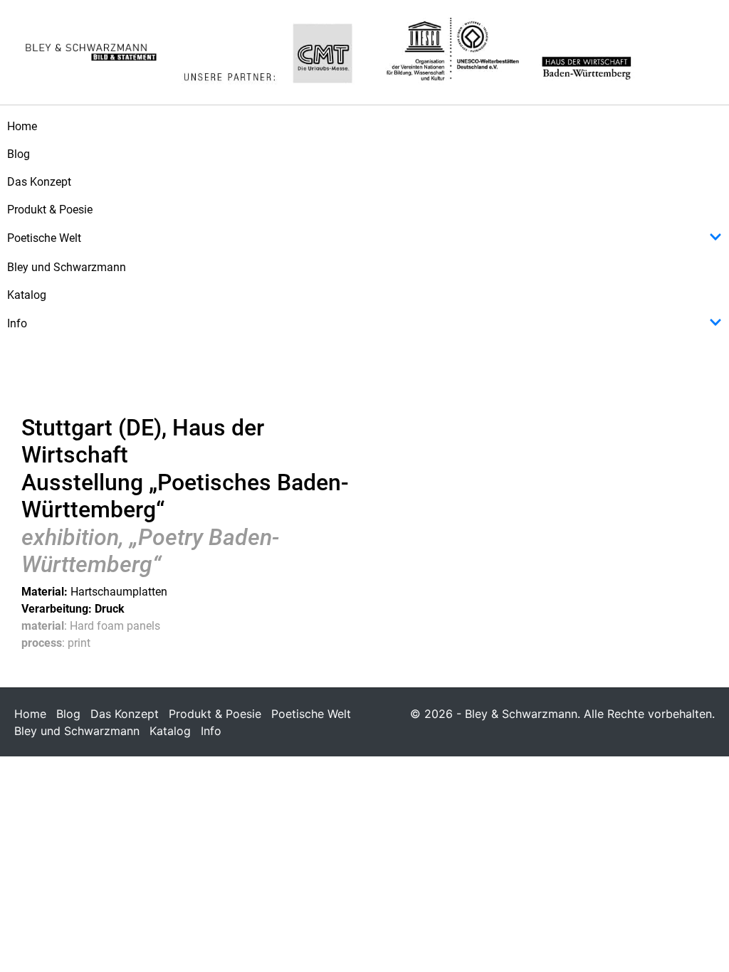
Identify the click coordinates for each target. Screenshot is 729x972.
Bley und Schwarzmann (66, 267)
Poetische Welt (44, 238)
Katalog (26, 295)
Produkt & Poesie (50, 209)
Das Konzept (39, 182)
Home (22, 126)
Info (17, 323)
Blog (18, 154)
